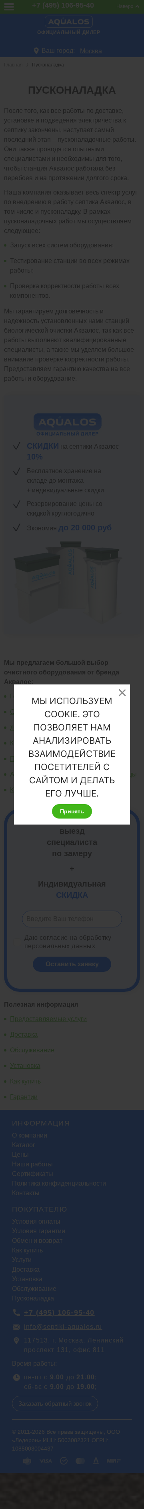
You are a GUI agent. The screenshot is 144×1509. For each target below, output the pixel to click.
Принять (72, 811)
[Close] (122, 692)
